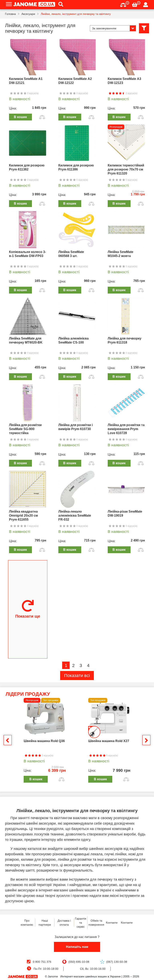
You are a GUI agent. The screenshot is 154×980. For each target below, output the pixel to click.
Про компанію (27, 922)
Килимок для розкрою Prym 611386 (76, 167)
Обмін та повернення (96, 922)
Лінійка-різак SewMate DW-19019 (125, 513)
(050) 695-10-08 (78, 961)
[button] (59, 5)
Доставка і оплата (64, 922)
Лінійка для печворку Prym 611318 (124, 340)
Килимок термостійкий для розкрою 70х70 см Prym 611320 (126, 169)
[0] (123, 4)
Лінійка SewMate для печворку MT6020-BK (26, 340)
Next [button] (146, 740)
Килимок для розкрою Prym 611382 (27, 167)
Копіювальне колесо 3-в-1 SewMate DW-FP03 (27, 254)
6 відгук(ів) (112, 755)
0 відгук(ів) (32, 93)
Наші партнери (44, 922)
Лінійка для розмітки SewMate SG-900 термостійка (25, 429)
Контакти (112, 922)
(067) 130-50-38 (116, 961)
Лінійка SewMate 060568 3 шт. (71, 254)
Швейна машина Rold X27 (108, 741)
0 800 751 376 (42, 961)
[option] (44, 741)
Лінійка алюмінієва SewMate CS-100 (73, 340)
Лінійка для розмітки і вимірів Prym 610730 (75, 427)
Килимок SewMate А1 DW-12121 (26, 81)
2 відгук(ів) (131, 93)
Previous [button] (8, 740)
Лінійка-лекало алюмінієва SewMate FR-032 (74, 515)
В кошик (20, 117)
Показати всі (77, 675)
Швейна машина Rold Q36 (44, 741)
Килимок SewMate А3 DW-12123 (124, 81)
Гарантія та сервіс (80, 922)
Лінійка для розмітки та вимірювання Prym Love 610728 (126, 429)
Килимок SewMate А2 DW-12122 (75, 81)
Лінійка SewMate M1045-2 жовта (120, 254)
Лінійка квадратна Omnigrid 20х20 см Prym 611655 (23, 515)
